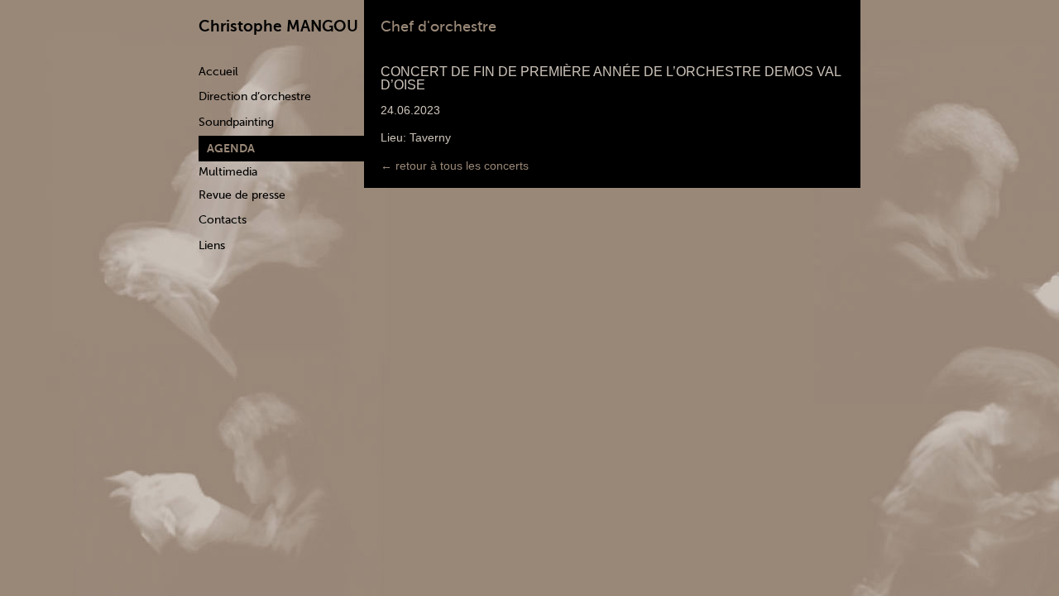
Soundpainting (236, 122)
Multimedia (228, 172)
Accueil (218, 71)
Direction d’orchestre (255, 96)
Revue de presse (242, 195)
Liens (212, 245)
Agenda (231, 148)
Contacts (223, 220)
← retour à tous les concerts (455, 165)
